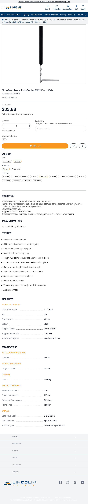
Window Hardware (27, 20)
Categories (15, 20)
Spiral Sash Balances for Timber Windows (70, 20)
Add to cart (37, 146)
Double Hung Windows (45, 20)
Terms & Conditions (63, 497)
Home (6, 20)
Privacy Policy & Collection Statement (36, 497)
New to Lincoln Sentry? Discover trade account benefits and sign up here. (44, 2)
